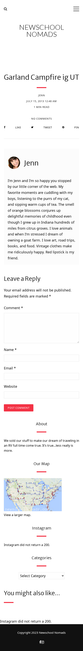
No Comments (41, 118)
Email (10, 368)
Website (10, 386)
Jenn (41, 95)
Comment (13, 307)
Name (10, 349)
